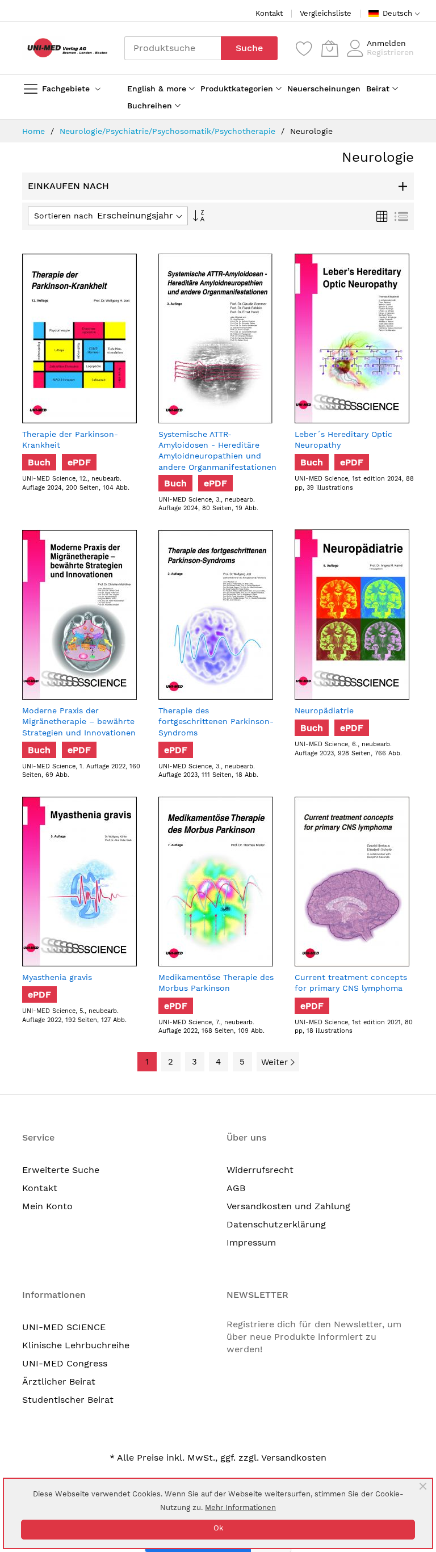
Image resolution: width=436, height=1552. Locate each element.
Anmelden (386, 43)
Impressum (251, 1242)
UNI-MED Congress (64, 1363)
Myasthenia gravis (57, 977)
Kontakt (269, 13)
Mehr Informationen (240, 1507)
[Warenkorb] (329, 48)
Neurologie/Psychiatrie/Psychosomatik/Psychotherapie (169, 131)
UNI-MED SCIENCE (64, 1327)
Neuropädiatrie (324, 710)
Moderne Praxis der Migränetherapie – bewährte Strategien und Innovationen (79, 721)
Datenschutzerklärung (276, 1224)
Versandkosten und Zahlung (288, 1206)
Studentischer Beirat (68, 1399)
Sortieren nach (63, 215)
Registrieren (390, 52)
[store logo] (64, 48)
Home (35, 131)
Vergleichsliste (325, 13)
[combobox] (172, 48)
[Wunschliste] (304, 48)
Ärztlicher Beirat (58, 1381)
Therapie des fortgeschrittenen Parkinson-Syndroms (216, 721)
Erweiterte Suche (60, 1169)
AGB (236, 1188)
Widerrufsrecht (260, 1169)
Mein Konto (47, 1206)
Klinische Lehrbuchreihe (75, 1345)
